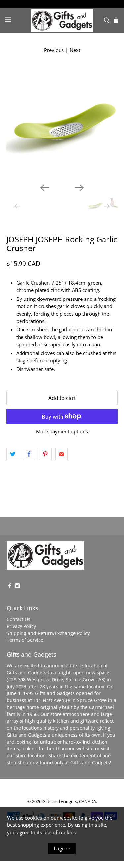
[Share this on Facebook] (29, 454)
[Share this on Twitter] (12, 454)
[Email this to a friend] (61, 454)
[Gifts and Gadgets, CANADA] (62, 20)
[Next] (79, 188)
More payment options (62, 431)
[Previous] (45, 188)
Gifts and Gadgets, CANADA (69, 801)
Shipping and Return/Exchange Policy (48, 633)
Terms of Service (25, 640)
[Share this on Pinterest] (45, 454)
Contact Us (18, 619)
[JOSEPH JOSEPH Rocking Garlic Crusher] (61, 122)
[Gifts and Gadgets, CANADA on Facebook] (10, 587)
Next (75, 50)
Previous (54, 50)
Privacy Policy (21, 626)
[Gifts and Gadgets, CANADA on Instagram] (17, 587)
